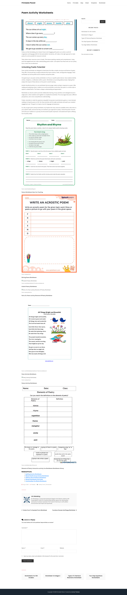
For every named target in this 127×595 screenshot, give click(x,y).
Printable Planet (28, 3)
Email (42, 548)
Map (82, 3)
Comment (24, 528)
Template (94, 3)
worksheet (102, 3)
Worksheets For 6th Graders (89, 31)
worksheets (48, 484)
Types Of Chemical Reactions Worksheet (92, 38)
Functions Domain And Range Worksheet (63, 510)
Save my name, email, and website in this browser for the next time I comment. (44, 556)
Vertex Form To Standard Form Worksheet (35, 510)
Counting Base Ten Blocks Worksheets (36, 481)
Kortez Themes (76, 592)
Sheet (87, 3)
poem (43, 484)
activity (40, 484)
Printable (75, 3)
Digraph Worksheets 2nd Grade (34, 479)
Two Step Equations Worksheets (90, 41)
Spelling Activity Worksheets (33, 474)
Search (83, 18)
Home (69, 3)
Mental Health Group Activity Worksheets (37, 475)
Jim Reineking (35, 496)
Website (62, 548)
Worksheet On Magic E (87, 35)
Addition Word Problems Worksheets (36, 477)
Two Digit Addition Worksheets (89, 45)
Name (24, 548)
